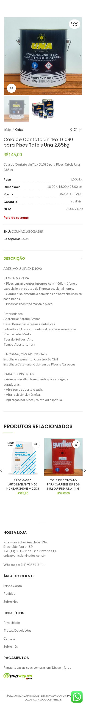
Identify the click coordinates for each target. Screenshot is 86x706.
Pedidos (9, 593)
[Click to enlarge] (11, 88)
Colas (19, 129)
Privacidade (11, 622)
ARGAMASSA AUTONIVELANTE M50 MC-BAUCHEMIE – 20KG (22, 484)
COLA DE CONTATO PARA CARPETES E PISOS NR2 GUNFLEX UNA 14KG (63, 484)
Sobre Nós (10, 601)
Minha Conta (12, 586)
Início (7, 129)
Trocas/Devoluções (17, 630)
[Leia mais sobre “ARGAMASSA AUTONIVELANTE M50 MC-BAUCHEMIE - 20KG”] (36, 444)
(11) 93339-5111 (33, 565)
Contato (9, 638)
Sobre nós (10, 646)
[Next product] (80, 130)
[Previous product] (71, 130)
